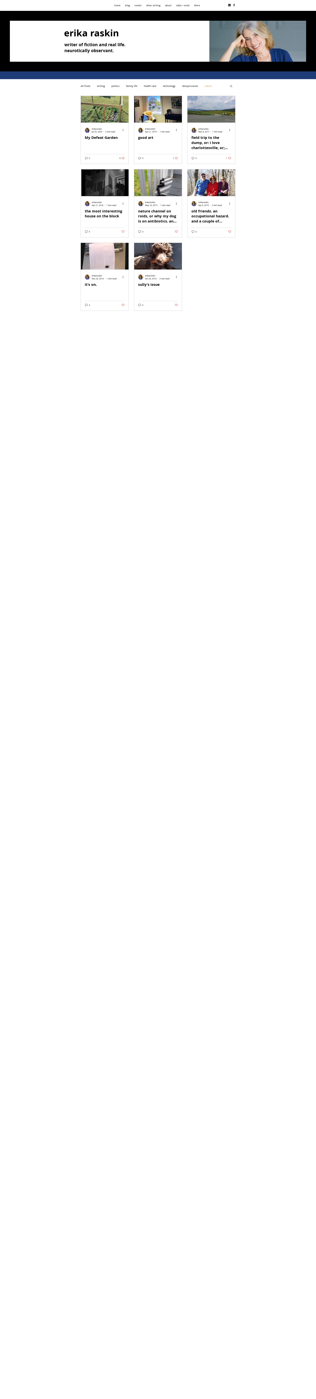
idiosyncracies (190, 86)
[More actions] (124, 130)
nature (208, 86)
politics (115, 86)
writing (101, 86)
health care (150, 86)
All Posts (85, 86)
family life (131, 86)
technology (169, 86)
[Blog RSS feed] (229, 5)
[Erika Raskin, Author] (234, 5)
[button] (153, 5)
